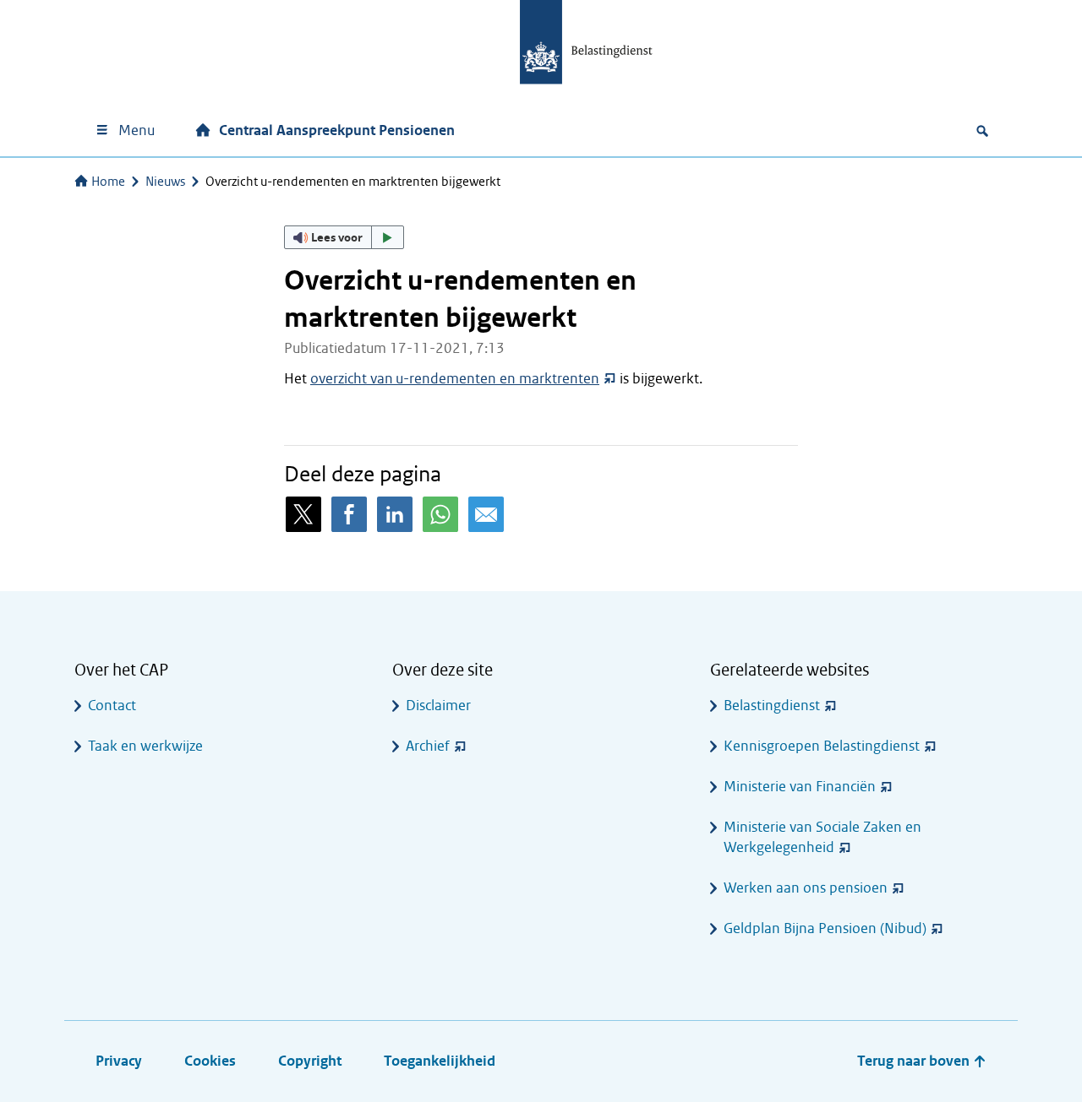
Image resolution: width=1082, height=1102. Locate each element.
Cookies (210, 1061)
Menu (136, 130)
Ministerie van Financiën (800, 786)
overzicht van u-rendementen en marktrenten (454, 379)
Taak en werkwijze (145, 746)
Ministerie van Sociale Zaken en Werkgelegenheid (822, 837)
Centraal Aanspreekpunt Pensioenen (337, 130)
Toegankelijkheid (439, 1061)
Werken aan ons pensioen (806, 888)
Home (108, 181)
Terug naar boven (915, 1061)
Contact (112, 705)
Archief (428, 746)
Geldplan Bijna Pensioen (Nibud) (825, 928)
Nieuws (165, 181)
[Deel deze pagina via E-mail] (486, 514)
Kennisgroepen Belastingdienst (822, 746)
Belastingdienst (772, 705)
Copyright (310, 1061)
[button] (344, 237)
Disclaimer (438, 705)
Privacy (119, 1061)
